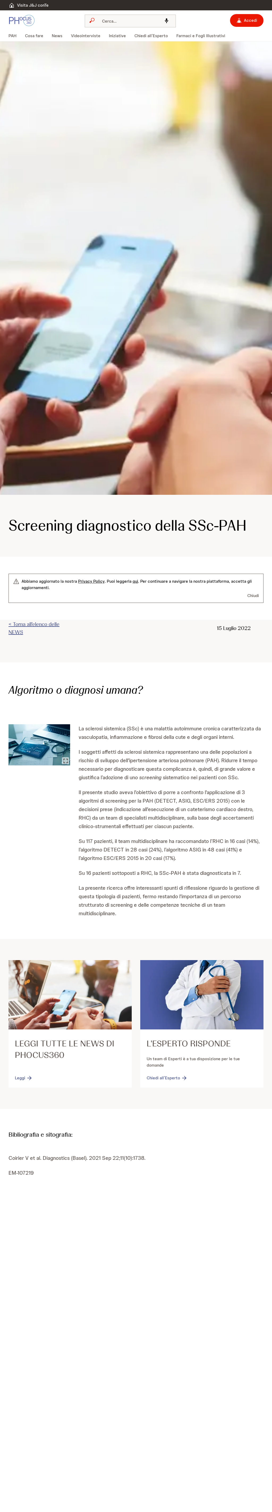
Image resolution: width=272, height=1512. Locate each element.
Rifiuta (154, 209)
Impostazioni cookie (82, 208)
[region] (137, 187)
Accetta (193, 209)
